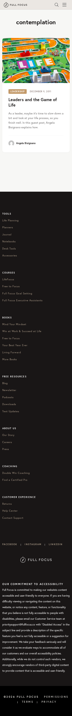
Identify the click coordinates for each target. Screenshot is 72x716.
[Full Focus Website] (36, 559)
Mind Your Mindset (14, 324)
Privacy (49, 701)
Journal (7, 234)
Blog (5, 383)
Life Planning (10, 220)
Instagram (33, 544)
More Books (9, 359)
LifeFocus (8, 279)
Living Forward (11, 352)
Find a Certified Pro (14, 480)
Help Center (10, 510)
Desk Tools (9, 248)
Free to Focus (11, 286)
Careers (7, 442)
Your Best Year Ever (14, 345)
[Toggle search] (56, 5)
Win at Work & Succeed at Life (21, 331)
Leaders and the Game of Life (32, 102)
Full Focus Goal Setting (17, 293)
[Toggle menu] (64, 5)
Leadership (17, 91)
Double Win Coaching (16, 473)
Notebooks (9, 241)
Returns (7, 503)
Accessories (9, 255)
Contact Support (12, 518)
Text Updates (10, 411)
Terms (28, 701)
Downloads (9, 404)
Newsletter (9, 390)
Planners (7, 227)
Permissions (56, 696)
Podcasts (8, 397)
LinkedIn (56, 544)
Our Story (8, 435)
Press (5, 449)
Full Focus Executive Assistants (22, 300)
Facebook (9, 544)
